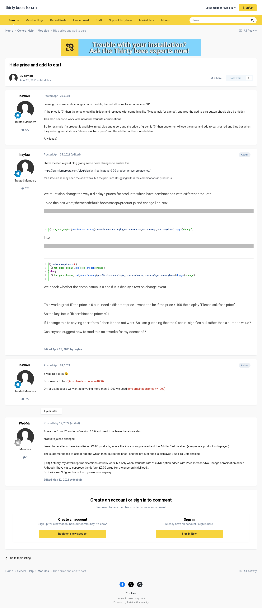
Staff (99, 20)
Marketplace (146, 20)
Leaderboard (81, 20)
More (164, 20)
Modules (45, 80)
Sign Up (248, 7)
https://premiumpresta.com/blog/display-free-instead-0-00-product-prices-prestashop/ (97, 170)
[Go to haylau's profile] (13, 78)
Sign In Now (189, 533)
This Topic (237, 20)
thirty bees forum (21, 7)
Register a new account (72, 533)
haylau (28, 76)
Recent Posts (58, 20)
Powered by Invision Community (131, 602)
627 (26, 129)
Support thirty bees (120, 20)
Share (217, 78)
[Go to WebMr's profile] (25, 436)
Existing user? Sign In (220, 7)
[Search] (252, 20)
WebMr (24, 423)
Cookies (131, 593)
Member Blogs (34, 20)
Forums (14, 20)
